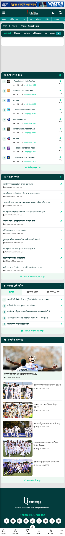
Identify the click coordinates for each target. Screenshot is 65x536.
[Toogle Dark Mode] (53, 13)
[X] (26, 521)
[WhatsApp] (39, 521)
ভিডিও (47, 19)
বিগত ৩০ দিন (54, 292)
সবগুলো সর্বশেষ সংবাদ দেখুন (34, 276)
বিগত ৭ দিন (34, 292)
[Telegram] (58, 521)
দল (31, 19)
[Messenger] (45, 521)
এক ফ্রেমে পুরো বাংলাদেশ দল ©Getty (46, 462)
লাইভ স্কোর (14, 19)
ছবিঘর (38, 19)
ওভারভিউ (7, 33)
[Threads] (32, 527)
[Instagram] (19, 521)
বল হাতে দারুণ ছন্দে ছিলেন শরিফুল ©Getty (45, 405)
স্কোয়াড (53, 33)
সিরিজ (14, 25)
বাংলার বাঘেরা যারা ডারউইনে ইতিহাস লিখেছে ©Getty (46, 444)
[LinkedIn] (52, 521)
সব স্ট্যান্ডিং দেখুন (31, 167)
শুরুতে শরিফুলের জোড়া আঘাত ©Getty (47, 423)
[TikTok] (32, 521)
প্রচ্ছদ (4, 19)
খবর (23, 19)
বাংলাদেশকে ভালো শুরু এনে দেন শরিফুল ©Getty (20, 374)
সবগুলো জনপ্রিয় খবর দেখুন (34, 330)
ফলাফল (27, 33)
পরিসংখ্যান (37, 33)
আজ (12, 292)
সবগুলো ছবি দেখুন (34, 480)
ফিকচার (56, 19)
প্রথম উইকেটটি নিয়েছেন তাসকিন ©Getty (47, 385)
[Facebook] (6, 521)
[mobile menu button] (3, 13)
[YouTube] (13, 521)
